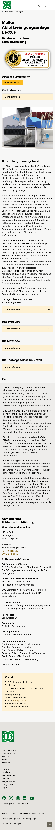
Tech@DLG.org (19, 701)
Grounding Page (29, 819)
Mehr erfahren (12, 97)
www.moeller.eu (10, 554)
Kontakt (5, 814)
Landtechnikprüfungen (13, 11)
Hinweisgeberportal (11, 819)
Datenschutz (38, 814)
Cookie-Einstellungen (11, 824)
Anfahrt (14, 814)
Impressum (25, 814)
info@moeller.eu (10, 551)
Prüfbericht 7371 (13, 82)
